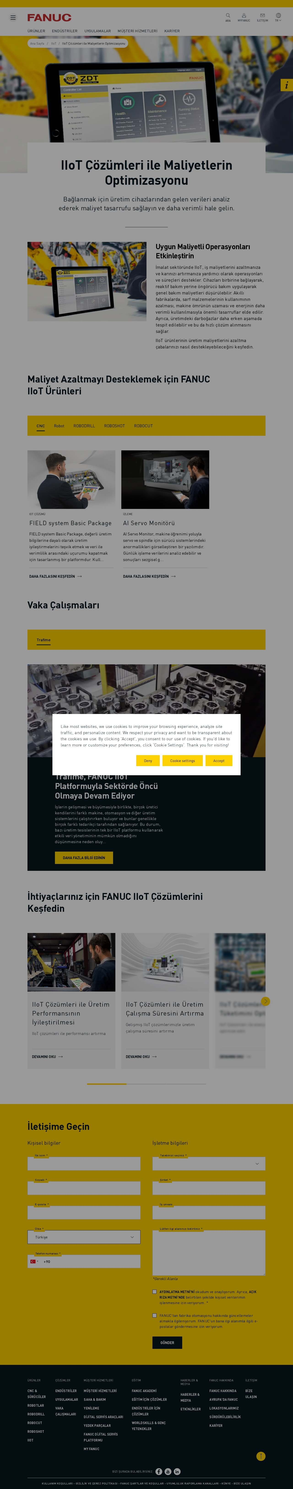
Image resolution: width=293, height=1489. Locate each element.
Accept (219, 760)
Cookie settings (182, 760)
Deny (148, 760)
